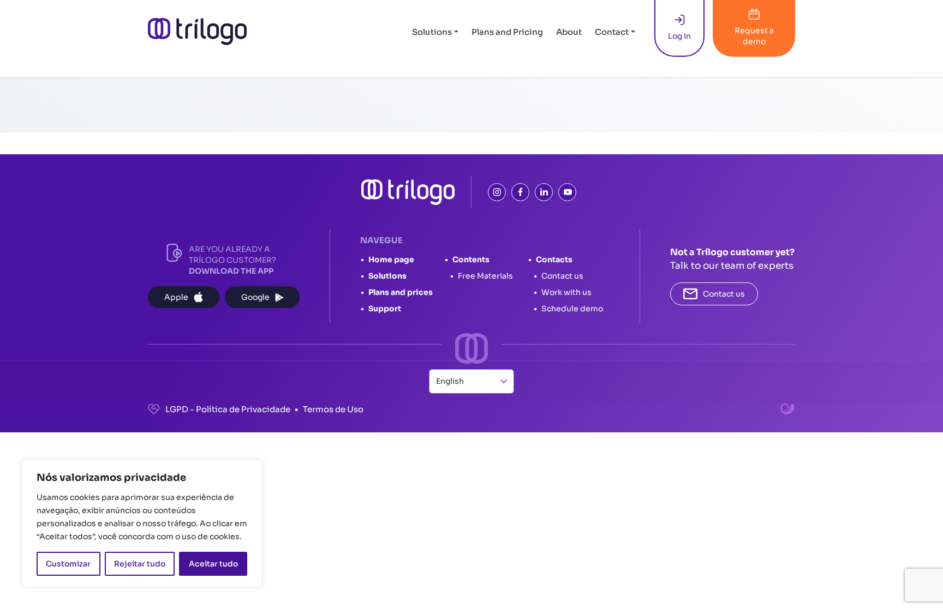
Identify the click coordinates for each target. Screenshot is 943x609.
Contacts (554, 259)
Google (255, 297)
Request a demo (754, 36)
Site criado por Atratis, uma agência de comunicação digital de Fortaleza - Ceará (787, 409)
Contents (471, 259)
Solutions (432, 32)
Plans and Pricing (507, 32)
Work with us (566, 292)
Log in (679, 36)
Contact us (562, 276)
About (569, 32)
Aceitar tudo (213, 564)
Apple (176, 297)
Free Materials (485, 276)
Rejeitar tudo (139, 564)
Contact (612, 32)
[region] (142, 523)
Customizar (68, 564)
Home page (391, 259)
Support (384, 308)
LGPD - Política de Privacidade (227, 409)
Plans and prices (400, 292)
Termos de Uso (333, 409)
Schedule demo (572, 308)
